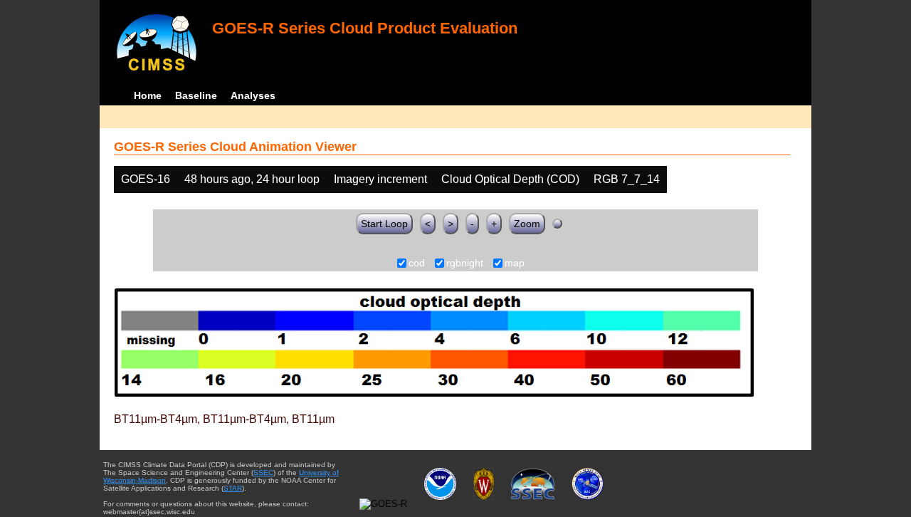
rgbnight (464, 263)
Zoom (527, 223)
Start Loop (384, 223)
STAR (232, 488)
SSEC (263, 472)
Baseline (196, 95)
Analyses (253, 95)
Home (148, 95)
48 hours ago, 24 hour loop (252, 179)
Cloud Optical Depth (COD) (510, 179)
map (515, 263)
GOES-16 (145, 179)
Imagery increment (380, 179)
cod (417, 263)
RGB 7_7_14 (627, 179)
